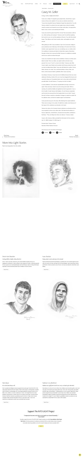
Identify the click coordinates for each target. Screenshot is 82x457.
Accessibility (43, 448)
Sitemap (28, 450)
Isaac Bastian (47, 256)
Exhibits (36, 3)
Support (65, 3)
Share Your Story (57, 3)
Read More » (6, 269)
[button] (45, 132)
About (22, 3)
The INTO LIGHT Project (29, 3)
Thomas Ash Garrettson (9, 135)
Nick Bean (5, 383)
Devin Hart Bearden (8, 256)
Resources (45, 3)
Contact (50, 3)
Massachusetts (50, 8)
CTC (40, 3)
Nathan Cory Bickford (49, 383)
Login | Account (72, 3)
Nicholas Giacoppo (73, 135)
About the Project (44, 439)
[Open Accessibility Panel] (79, 454)
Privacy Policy (25, 450)
